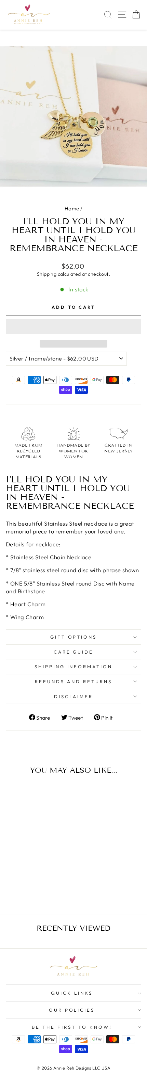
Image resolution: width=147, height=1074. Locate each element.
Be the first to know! (71, 1027)
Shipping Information (74, 666)
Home (72, 208)
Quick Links (72, 993)
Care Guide (74, 652)
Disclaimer (73, 696)
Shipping (46, 274)
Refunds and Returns (73, 681)
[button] (73, 326)
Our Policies (72, 1010)
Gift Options (73, 637)
